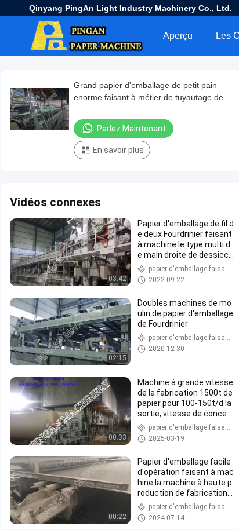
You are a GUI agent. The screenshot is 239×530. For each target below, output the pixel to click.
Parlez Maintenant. (132, 128)
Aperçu (178, 36)
